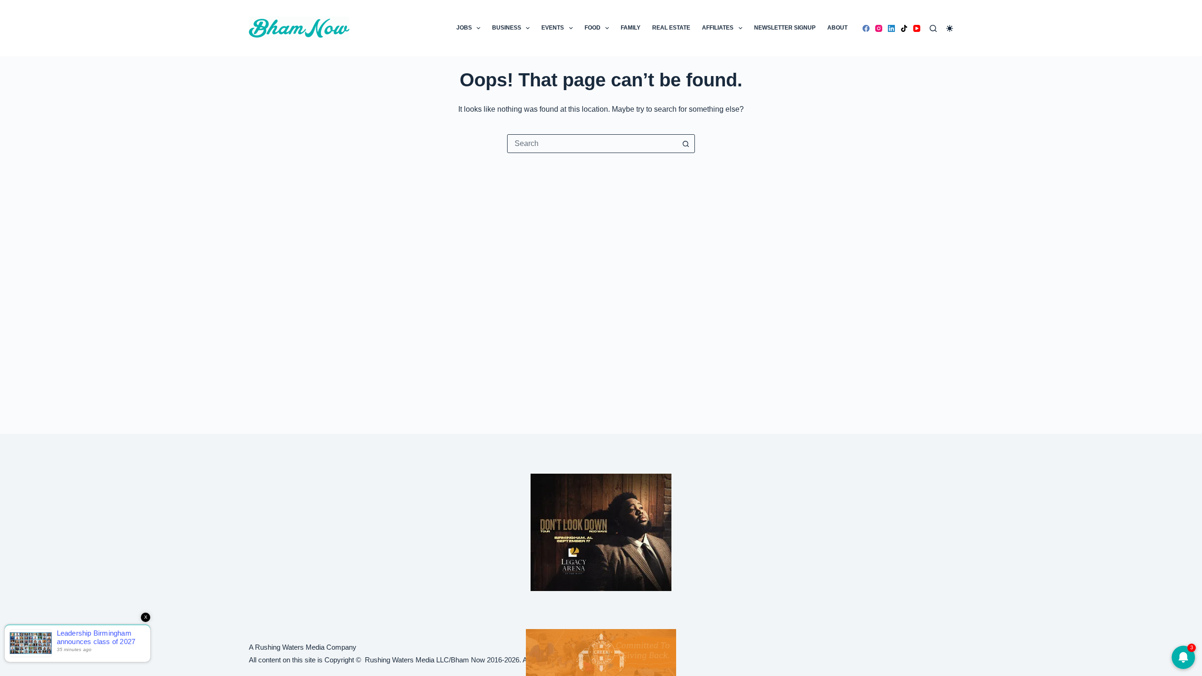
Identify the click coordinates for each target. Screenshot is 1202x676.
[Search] (933, 28)
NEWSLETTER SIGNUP (785, 27)
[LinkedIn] (891, 28)
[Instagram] (878, 28)
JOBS (464, 27)
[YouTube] (916, 28)
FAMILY (630, 27)
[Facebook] (866, 28)
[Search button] (685, 144)
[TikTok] (904, 28)
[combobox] (592, 143)
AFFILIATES (717, 27)
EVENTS (552, 27)
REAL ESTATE (671, 27)
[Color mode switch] (949, 28)
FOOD (593, 27)
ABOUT (837, 27)
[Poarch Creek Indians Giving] (601, 652)
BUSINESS (506, 27)
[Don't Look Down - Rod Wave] (601, 532)
